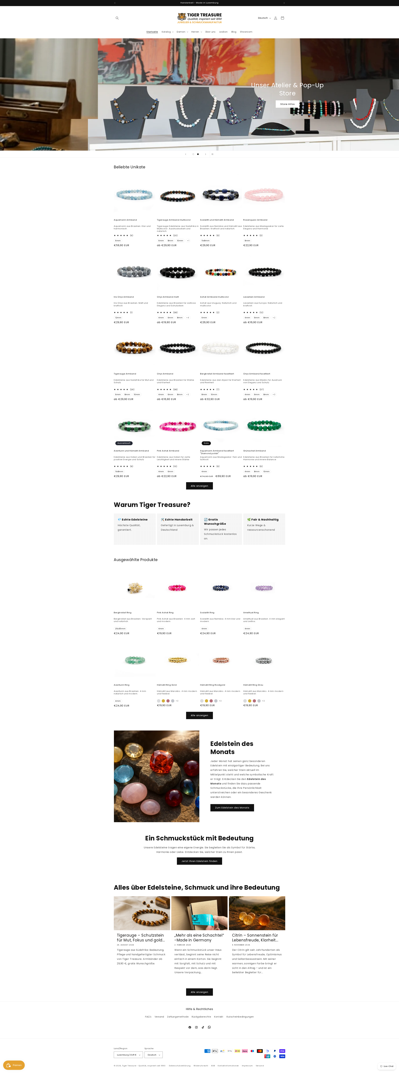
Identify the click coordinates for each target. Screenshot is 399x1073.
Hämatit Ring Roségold (212, 685)
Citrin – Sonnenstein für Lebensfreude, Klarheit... (255, 938)
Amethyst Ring (251, 612)
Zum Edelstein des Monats (232, 807)
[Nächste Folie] (205, 154)
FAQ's (148, 1016)
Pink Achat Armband (168, 451)
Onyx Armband (165, 374)
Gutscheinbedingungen (240, 1016)
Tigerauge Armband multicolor (174, 220)
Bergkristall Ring (122, 612)
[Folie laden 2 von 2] (198, 154)
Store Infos (199, 104)
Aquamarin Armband (125, 220)
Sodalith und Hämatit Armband (217, 220)
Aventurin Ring (121, 685)
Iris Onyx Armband (124, 297)
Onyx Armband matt (168, 297)
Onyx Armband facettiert (256, 374)
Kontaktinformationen (228, 1065)
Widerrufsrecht (201, 1065)
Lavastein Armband (253, 297)
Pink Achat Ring (165, 612)
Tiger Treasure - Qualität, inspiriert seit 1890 (144, 1066)
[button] (117, 18)
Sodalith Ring (207, 612)
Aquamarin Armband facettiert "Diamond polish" (217, 452)
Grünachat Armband (254, 451)
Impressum (247, 1065)
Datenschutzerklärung (180, 1065)
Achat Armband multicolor (214, 297)
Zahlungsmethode (178, 1016)
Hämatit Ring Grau (253, 685)
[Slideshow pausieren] (213, 154)
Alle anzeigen (199, 485)
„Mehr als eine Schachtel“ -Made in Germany (199, 938)
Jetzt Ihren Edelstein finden (199, 861)
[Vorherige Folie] (185, 154)
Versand (159, 1016)
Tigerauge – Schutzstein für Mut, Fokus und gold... (141, 938)
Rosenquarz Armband (255, 220)
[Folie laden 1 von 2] (193, 154)
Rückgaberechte (201, 1016)
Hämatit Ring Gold (167, 685)
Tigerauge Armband (125, 374)
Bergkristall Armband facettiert (217, 374)
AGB (213, 1065)
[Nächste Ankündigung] (284, 3)
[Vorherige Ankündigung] (114, 3)
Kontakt (218, 1016)
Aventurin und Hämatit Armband (131, 451)
